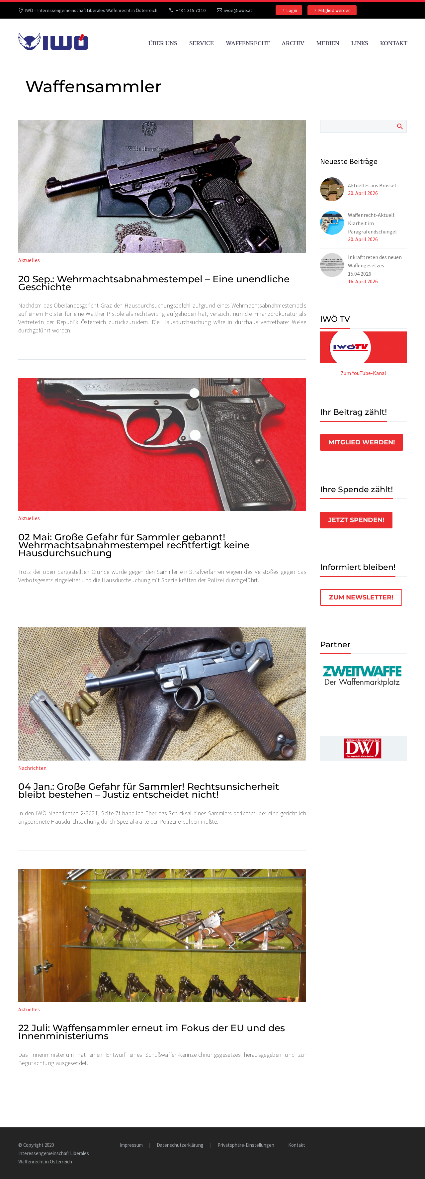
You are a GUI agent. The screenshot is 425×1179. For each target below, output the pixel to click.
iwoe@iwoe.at (238, 10)
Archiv (293, 43)
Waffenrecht (248, 43)
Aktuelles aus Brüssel (372, 185)
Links (359, 43)
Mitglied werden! (335, 10)
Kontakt (393, 43)
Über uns (162, 43)
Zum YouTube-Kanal (363, 373)
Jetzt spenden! (356, 520)
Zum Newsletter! (361, 597)
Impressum (131, 1145)
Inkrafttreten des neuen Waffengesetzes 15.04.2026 (375, 265)
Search (399, 126)
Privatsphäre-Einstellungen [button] (245, 1145)
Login (292, 10)
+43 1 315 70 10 (191, 10)
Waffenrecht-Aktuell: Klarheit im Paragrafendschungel (372, 223)
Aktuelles (29, 260)
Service (201, 43)
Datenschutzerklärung (180, 1145)
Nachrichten (32, 768)
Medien (327, 43)
